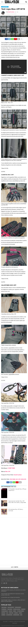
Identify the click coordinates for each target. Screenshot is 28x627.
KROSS (10, 611)
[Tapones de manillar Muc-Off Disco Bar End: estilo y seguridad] (4, 503)
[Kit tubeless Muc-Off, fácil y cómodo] (4, 512)
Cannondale (5, 611)
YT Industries (20, 611)
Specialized (18, 607)
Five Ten (11, 612)
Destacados (11, 607)
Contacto (14, 623)
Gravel (3, 612)
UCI (7, 612)
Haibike (3, 614)
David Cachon (11, 12)
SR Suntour (9, 614)
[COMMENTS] (21, 38)
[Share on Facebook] (6, 38)
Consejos (4, 609)
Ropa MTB (23, 479)
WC (21, 614)
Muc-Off (7, 471)
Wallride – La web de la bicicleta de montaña (14, 621)
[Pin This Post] (15, 38)
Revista (23, 609)
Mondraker (16, 614)
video (20, 612)
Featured (12, 479)
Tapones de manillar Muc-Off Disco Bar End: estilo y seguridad (17, 501)
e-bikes (16, 612)
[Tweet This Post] (9, 38)
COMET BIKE (11, 468)
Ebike (14, 611)
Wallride (10, 609)
